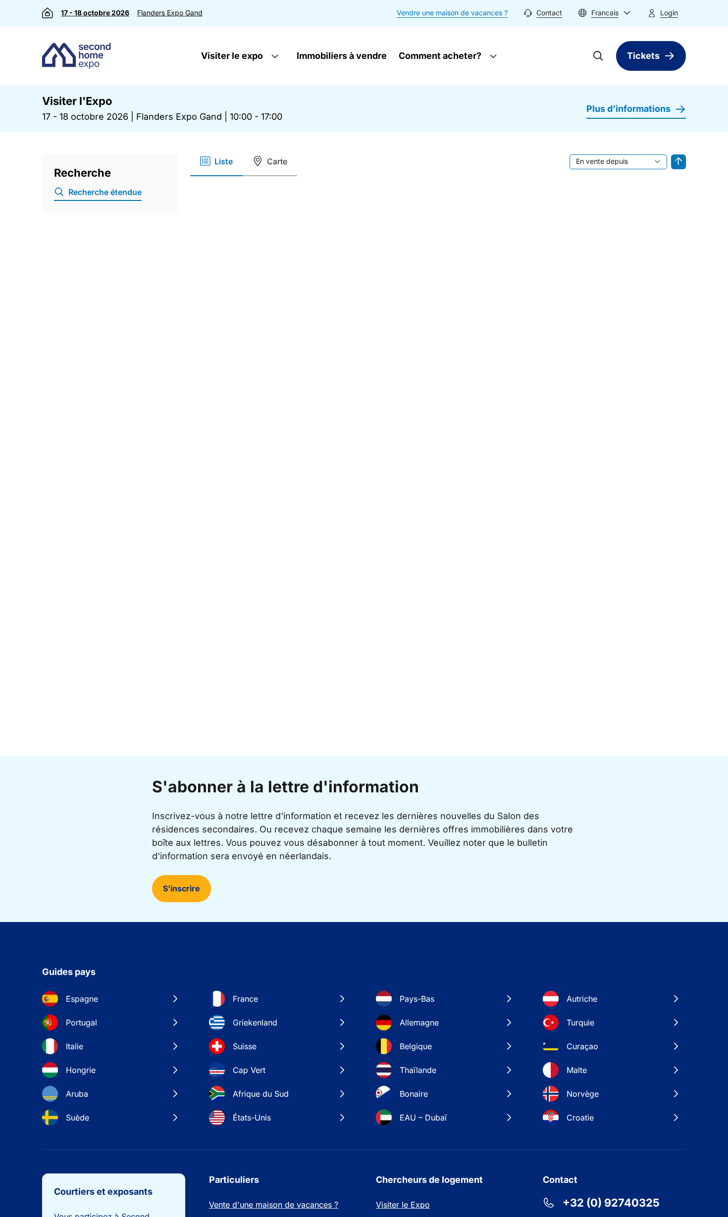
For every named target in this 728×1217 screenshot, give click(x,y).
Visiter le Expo (403, 1205)
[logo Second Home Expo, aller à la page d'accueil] (78, 56)
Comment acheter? (439, 55)
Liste (223, 161)
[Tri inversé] (678, 161)
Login (669, 12)
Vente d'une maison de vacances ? (273, 1205)
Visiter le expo (231, 55)
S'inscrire (181, 888)
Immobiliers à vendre (342, 55)
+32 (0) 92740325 (611, 1202)
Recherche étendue (105, 192)
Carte (277, 161)
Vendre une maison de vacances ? (452, 12)
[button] (604, 13)
